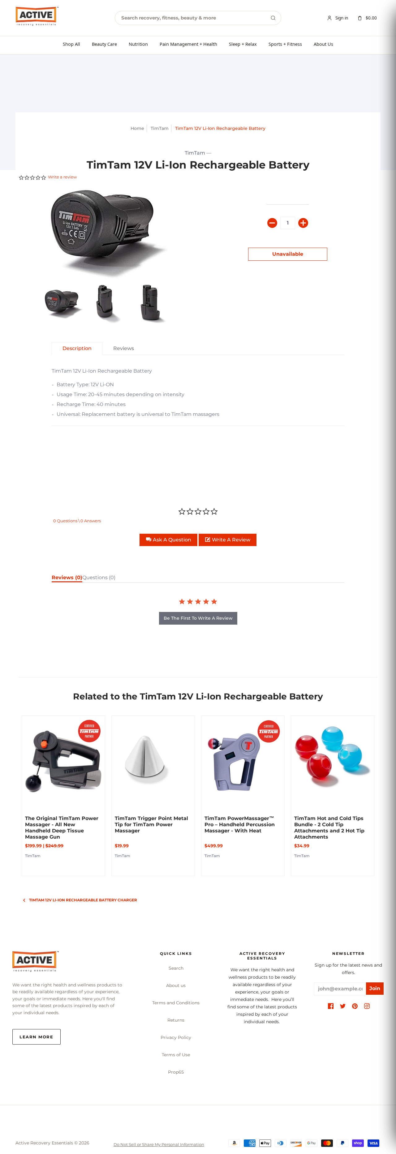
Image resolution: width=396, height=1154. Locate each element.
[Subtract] (272, 223)
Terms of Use (176, 1055)
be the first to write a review (198, 618)
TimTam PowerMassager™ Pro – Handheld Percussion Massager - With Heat (239, 824)
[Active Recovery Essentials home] (37, 18)
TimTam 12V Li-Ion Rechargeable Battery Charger (83, 900)
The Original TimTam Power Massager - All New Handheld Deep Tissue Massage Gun (61, 827)
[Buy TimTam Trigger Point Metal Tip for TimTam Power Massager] (153, 757)
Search (176, 968)
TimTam (160, 128)
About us (176, 985)
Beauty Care (104, 44)
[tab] (63, 304)
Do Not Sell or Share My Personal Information (159, 1144)
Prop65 (176, 1072)
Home (137, 128)
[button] (168, 540)
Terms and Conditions (176, 1003)
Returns (175, 1020)
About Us (323, 44)
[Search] (273, 18)
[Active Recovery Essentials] (35, 963)
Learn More (36, 1036)
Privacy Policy (176, 1037)
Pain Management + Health (188, 44)
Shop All (71, 44)
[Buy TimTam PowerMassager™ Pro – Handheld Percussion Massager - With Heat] (242, 757)
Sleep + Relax (243, 44)
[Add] (303, 223)
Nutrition (138, 44)
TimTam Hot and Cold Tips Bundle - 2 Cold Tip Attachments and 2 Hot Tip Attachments (329, 827)
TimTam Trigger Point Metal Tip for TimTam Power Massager (151, 824)
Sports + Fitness (285, 44)
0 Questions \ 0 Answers (77, 520)
